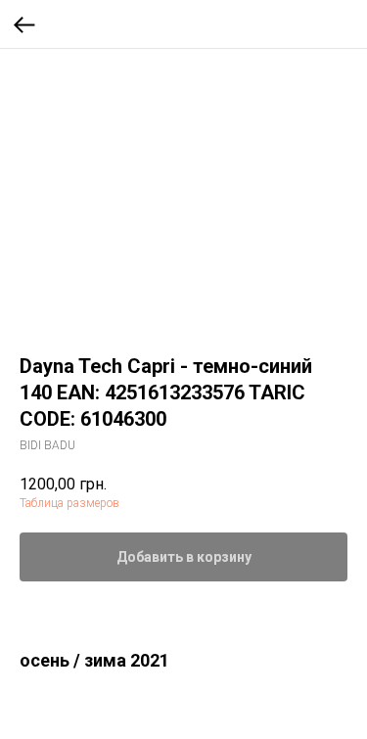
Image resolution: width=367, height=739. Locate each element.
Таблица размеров (69, 503)
